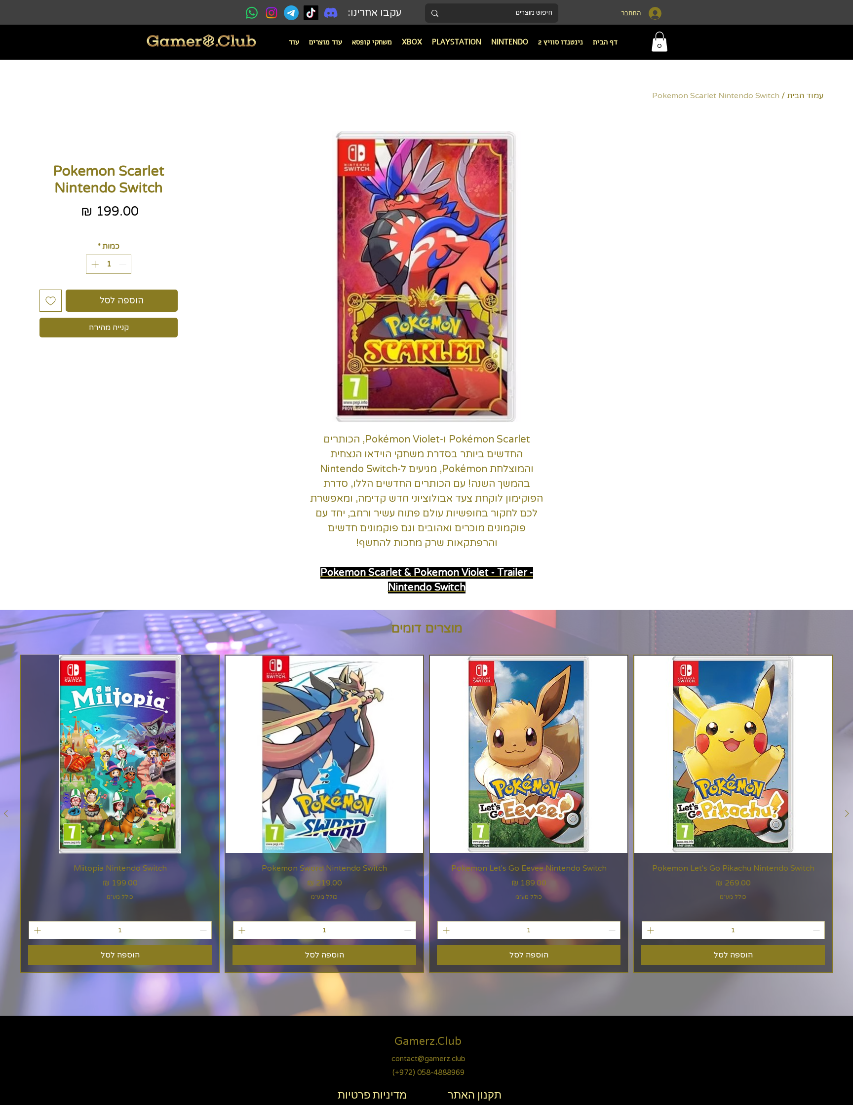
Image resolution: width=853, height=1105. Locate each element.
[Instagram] (271, 12)
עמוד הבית (805, 96)
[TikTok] (311, 12)
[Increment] (94, 264)
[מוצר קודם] (847, 813)
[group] (426, 813)
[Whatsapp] (251, 12)
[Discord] (330, 12)
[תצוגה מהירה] (733, 754)
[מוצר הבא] (6, 813)
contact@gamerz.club (428, 1058)
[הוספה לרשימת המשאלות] (50, 301)
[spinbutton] (109, 264)
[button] (509, 42)
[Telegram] (291, 12)
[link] (659, 42)
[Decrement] (123, 264)
